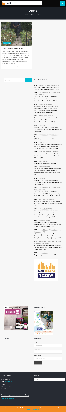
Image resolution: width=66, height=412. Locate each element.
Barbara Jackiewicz (16, 66)
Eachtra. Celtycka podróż (46, 199)
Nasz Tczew (7, 43)
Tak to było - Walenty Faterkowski (49, 151)
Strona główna (29, 15)
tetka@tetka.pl (9, 381)
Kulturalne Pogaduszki (45, 104)
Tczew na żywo (43, 161)
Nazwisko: (37, 349)
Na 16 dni (18, 343)
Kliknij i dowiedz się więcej (8, 398)
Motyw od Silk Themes (33, 409)
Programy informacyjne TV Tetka (49, 85)
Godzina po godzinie (9, 343)
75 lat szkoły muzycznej (46, 115)
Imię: (35, 342)
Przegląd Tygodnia (44, 166)
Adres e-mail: (37, 355)
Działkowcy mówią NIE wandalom (13, 48)
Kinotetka (42, 125)
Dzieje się (41, 142)
